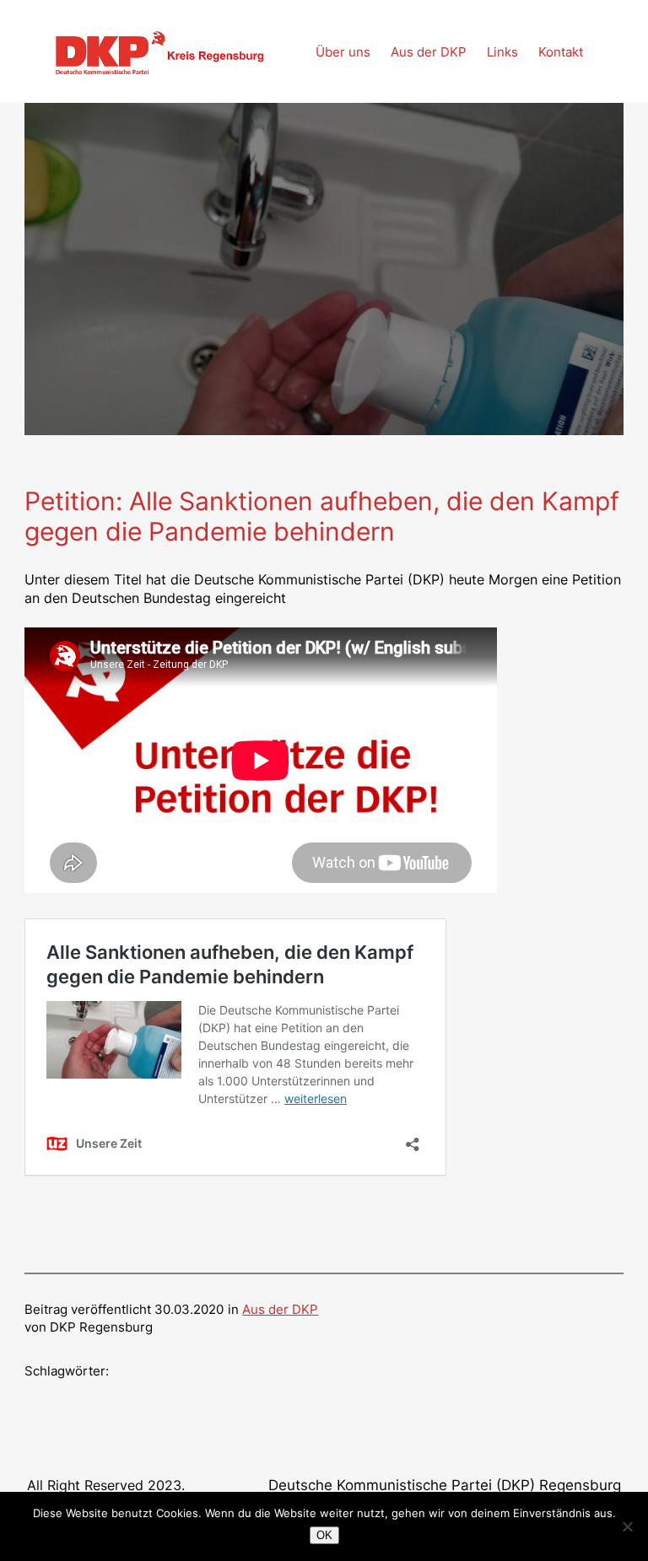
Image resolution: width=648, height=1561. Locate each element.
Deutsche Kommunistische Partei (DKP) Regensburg (444, 1485)
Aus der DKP (280, 1309)
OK (324, 1535)
